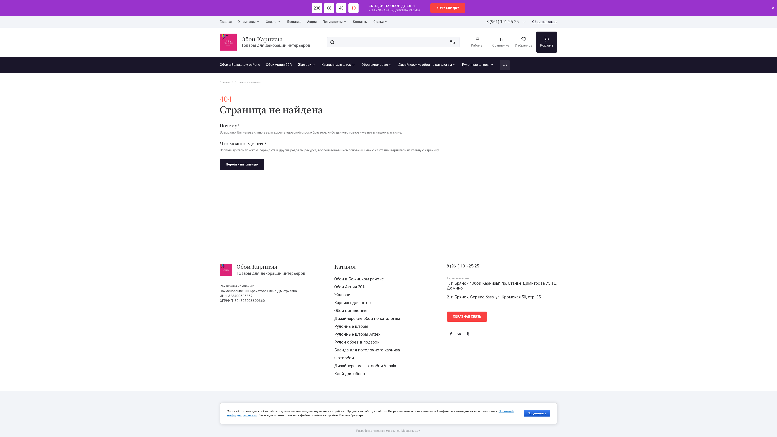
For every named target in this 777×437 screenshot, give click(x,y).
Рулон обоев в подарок (356, 342)
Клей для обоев (349, 373)
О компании (247, 22)
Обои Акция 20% (349, 286)
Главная (226, 22)
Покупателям (333, 22)
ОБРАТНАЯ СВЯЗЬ (467, 316)
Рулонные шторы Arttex (357, 334)
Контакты (360, 22)
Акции (312, 22)
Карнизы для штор (352, 302)
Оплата (271, 22)
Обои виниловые (350, 310)
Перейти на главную (242, 164)
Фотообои (344, 357)
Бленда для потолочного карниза (367, 350)
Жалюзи (342, 294)
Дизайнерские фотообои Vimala (365, 365)
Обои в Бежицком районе (359, 279)
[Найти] (332, 42)
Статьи (379, 22)
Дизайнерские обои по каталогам (367, 318)
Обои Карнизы (261, 39)
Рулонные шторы (351, 326)
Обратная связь (544, 22)
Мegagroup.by (410, 430)
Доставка (294, 22)
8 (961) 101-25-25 (502, 21)
